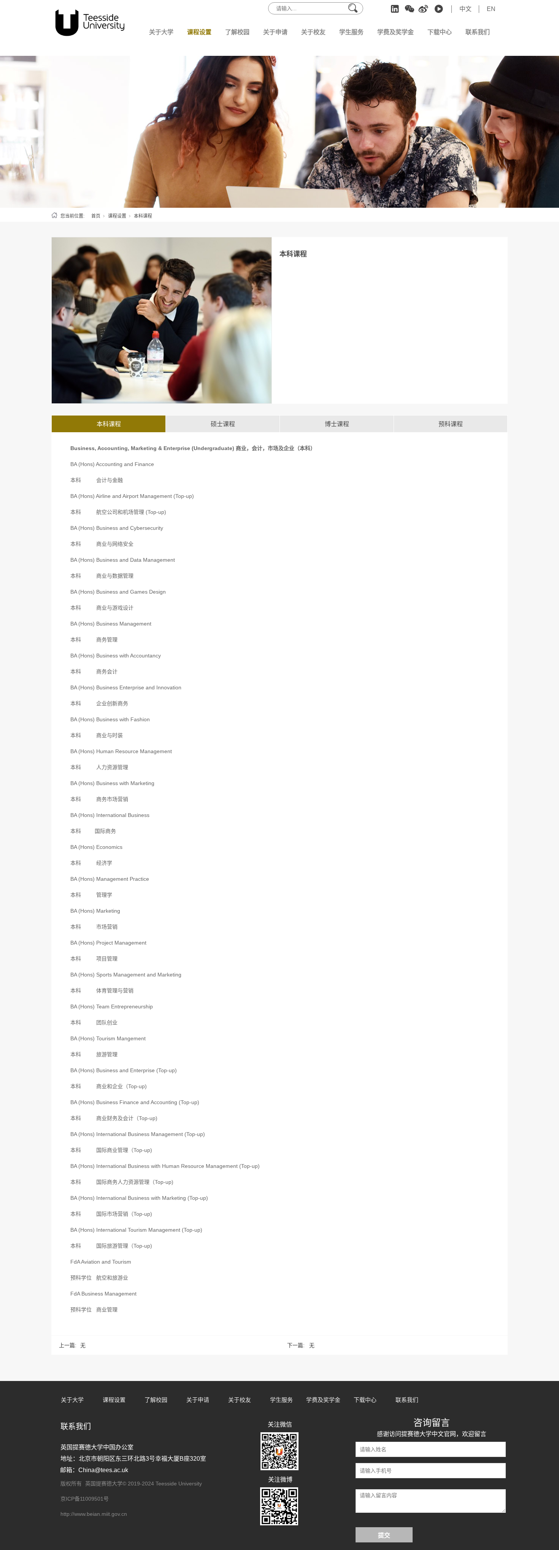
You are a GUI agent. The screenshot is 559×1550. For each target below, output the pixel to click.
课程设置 (199, 32)
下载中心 (439, 32)
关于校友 (313, 32)
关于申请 (275, 32)
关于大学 (161, 32)
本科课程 (143, 216)
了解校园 (237, 32)
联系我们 (477, 32)
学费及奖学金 (395, 32)
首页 (95, 216)
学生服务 (351, 32)
